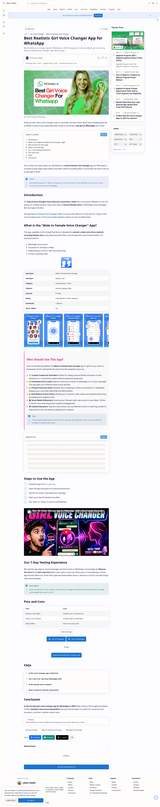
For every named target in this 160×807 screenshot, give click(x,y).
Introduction (33, 140)
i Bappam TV (146, 803)
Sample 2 (136, 787)
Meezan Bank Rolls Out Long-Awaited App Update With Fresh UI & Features (128, 104)
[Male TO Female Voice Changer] (51, 730)
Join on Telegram (58, 639)
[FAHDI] (36, 58)
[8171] (120, 144)
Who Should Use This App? (38, 145)
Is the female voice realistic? (40, 684)
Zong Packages (138, 790)
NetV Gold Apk (66, 632)
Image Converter (96, 790)
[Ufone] (69, 9)
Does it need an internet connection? (44, 690)
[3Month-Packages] (120, 139)
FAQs (30, 155)
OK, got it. (31, 800)
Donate (114, 785)
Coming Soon (116, 790)
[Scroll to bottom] (156, 797)
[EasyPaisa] (94, 9)
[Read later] (98, 58)
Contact (70, 787)
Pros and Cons (33, 152)
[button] (3, 3)
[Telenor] (62, 9)
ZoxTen (135, 782)
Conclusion (32, 158)
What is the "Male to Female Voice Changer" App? (46, 142)
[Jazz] (49, 9)
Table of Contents (32, 134)
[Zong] (55, 9)
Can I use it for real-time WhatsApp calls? (45, 679)
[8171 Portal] (135, 144)
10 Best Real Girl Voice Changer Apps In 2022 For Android (129, 117)
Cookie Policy (10, 800)
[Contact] (4, 26)
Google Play (50, 484)
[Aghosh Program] (131, 52)
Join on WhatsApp (78, 639)
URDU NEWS (11, 3)
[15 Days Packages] (135, 134)
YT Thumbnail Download (98, 793)
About (70, 782)
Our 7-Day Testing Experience (39, 150)
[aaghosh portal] (130, 72)
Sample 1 (136, 785)
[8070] (135, 139)
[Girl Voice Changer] (31, 730)
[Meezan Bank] (129, 99)
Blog (91, 782)
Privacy (70, 790)
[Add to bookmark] (141, 33)
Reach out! (98, 15)
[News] (136, 99)
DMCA (70, 785)
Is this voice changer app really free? (43, 673)
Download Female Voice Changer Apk (66, 655)
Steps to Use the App (36, 147)
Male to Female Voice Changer (44, 214)
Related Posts (31, 437)
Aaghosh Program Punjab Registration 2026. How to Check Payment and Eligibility (128, 91)
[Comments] (131, 33)
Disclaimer (72, 793)
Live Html (93, 787)
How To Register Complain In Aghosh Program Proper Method (128, 77)
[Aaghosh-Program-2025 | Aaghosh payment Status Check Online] (128, 40)
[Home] (4, 11)
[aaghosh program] (130, 85)
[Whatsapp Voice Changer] (74, 730)
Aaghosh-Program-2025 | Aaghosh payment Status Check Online (129, 58)
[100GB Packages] (120, 134)
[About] (4, 22)
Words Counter (95, 785)
